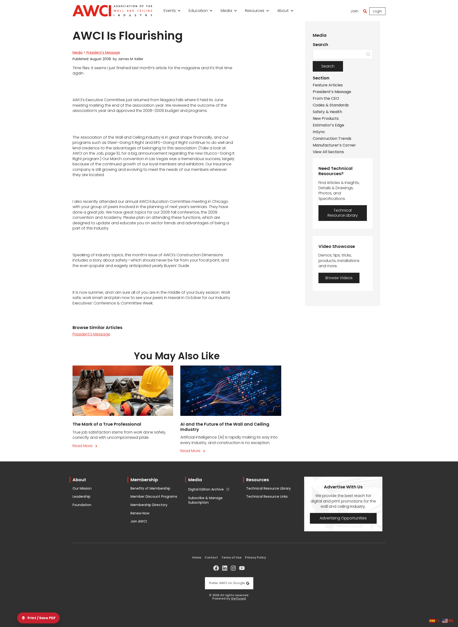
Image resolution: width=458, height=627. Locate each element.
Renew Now (139, 513)
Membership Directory (148, 505)
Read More (86, 446)
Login (377, 11)
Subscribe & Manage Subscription (205, 500)
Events (170, 10)
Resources (254, 10)
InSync (319, 132)
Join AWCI (138, 521)
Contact (211, 557)
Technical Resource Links (267, 496)
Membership (144, 480)
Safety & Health (327, 112)
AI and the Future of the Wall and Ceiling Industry (224, 426)
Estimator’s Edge (328, 125)
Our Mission (82, 488)
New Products (326, 118)
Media (226, 10)
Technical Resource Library (268, 488)
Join (354, 11)
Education (198, 10)
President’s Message (332, 91)
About (283, 10)
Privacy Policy (255, 557)
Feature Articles (328, 85)
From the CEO (326, 98)
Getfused (238, 598)
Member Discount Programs (153, 496)
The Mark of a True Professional (107, 424)
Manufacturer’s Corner (334, 145)
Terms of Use (231, 557)
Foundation (82, 505)
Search (327, 66)
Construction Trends (332, 138)
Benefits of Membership (150, 488)
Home (196, 557)
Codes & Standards (331, 105)
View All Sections (328, 152)
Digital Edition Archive (206, 489)
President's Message (103, 52)
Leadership (81, 496)
